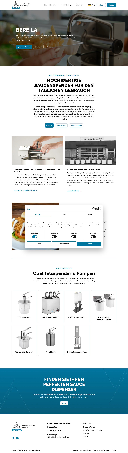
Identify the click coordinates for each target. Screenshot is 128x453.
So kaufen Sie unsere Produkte (93, 430)
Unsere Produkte (76, 125)
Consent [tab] (37, 214)
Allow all (89, 243)
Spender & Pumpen (24, 47)
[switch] (54, 236)
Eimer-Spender (24, 317)
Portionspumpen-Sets (77, 317)
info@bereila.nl (52, 427)
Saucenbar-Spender (50, 317)
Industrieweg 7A (52, 435)
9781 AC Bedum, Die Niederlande (58, 437)
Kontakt (111, 5)
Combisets (50, 352)
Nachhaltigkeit (61, 125)
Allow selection (64, 243)
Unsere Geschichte (73, 191)
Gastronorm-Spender (24, 352)
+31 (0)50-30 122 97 (54, 431)
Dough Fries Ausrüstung (77, 352)
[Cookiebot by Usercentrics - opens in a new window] (93, 208)
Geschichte (38, 47)
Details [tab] (64, 214)
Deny (39, 243)
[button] (51, 5)
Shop (101, 5)
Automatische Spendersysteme (104, 318)
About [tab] (90, 214)
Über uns (49, 47)
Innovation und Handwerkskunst (24, 190)
